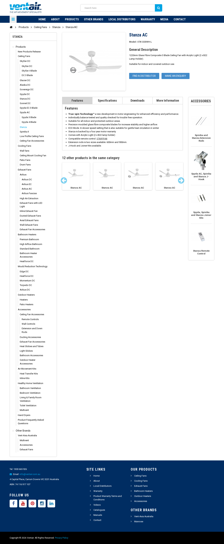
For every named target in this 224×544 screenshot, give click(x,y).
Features (77, 100)
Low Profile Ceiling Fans (32, 136)
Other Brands (93, 19)
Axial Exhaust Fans (29, 220)
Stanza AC (76, 187)
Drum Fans (25, 164)
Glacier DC (25, 80)
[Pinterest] (32, 503)
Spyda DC (25, 94)
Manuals (97, 515)
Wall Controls (28, 324)
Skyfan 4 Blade (29, 70)
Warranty (148, 19)
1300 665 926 (20, 469)
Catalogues (99, 510)
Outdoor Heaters (26, 294)
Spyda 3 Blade (29, 117)
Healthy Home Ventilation (30, 383)
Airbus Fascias (29, 193)
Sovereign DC (26, 89)
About (55, 19)
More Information (167, 100)
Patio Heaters (26, 304)
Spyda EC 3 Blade (28, 108)
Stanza (23, 127)
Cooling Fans (24, 146)
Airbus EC (26, 184)
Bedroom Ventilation (30, 393)
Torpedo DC (26, 285)
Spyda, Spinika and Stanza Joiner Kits (201, 215)
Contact (180, 19)
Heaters (24, 299)
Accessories (24, 309)
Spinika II (24, 131)
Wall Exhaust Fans (29, 225)
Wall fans (24, 150)
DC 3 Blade (27, 75)
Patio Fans (25, 160)
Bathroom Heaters (27, 234)
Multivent (24, 410)
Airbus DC (27, 179)
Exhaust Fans (24, 169)
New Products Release (29, 51)
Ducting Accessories (30, 337)
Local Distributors (121, 19)
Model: (133, 42)
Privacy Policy (61, 538)
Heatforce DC (26, 261)
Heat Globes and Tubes (31, 346)
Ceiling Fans (24, 56)
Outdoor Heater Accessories (27, 362)
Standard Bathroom (30, 248)
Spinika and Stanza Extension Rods (201, 138)
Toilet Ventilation (28, 405)
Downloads (138, 100)
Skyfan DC (25, 61)
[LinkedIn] (51, 503)
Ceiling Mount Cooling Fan (33, 155)
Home (42, 19)
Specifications (107, 100)
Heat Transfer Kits (29, 373)
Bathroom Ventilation (30, 388)
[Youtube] (23, 503)
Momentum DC (27, 280)
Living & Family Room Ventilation (30, 399)
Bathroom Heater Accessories (28, 255)
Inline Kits (24, 378)
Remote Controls (30, 319)
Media (164, 19)
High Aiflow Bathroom (31, 244)
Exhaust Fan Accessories (32, 229)
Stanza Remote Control (201, 252)
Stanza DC (25, 98)
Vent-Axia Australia (27, 435)
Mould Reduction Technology (32, 266)
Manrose (138, 521)
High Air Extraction (29, 198)
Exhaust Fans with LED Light (31, 205)
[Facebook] (13, 503)
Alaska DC (25, 85)
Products (72, 19)
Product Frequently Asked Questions (31, 422)
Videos (97, 505)
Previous (63, 180)
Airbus (23, 174)
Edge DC (24, 271)
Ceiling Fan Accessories (32, 140)
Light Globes (26, 351)
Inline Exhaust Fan (29, 211)
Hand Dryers (24, 415)
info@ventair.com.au (30, 474)
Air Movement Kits (27, 368)
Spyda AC (25, 112)
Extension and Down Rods (32, 330)
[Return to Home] (11, 27)
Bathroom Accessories (31, 355)
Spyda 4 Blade (29, 122)
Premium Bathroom (29, 239)
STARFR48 (102, 138)
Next (181, 180)
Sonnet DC (25, 103)
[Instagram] (42, 503)
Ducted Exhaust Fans (30, 215)
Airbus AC (27, 188)
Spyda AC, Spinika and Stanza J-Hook (201, 176)
